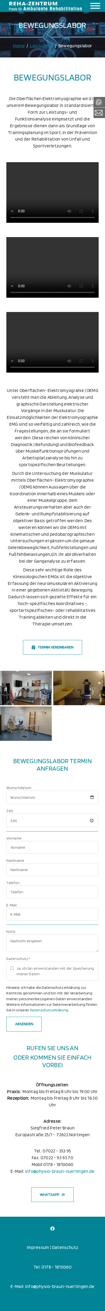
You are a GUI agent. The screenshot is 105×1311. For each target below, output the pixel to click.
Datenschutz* (18, 958)
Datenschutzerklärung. (49, 1010)
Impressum (38, 1247)
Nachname (15, 860)
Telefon (13, 882)
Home (19, 45)
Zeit (9, 810)
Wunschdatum (19, 787)
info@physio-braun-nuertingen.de (59, 1171)
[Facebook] (52, 1228)
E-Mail (11, 905)
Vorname (13, 838)
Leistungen (41, 45)
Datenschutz (65, 1247)
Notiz (11, 931)
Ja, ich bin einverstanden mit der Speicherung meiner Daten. (55, 971)
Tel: (37, 1267)
